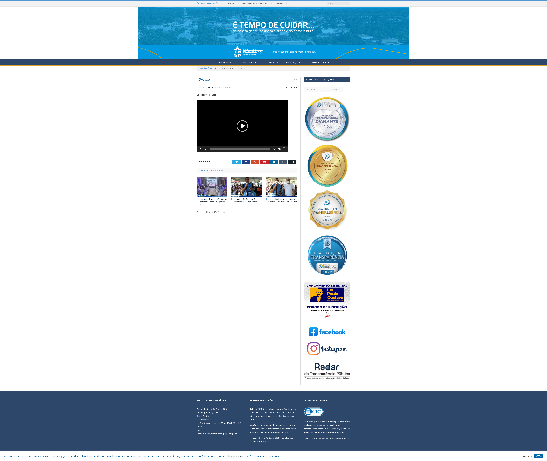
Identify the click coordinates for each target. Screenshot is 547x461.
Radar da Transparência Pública (335, 438)
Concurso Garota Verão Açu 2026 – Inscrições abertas (273, 438)
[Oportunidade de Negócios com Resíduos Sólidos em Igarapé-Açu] (212, 187)
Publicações (293, 62)
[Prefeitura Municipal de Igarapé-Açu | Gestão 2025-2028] (273, 32)
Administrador (206, 87)
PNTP (316, 438)
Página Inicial (225, 62)
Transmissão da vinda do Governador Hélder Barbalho (246, 200)
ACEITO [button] (539, 456)
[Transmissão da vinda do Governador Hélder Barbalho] (246, 187)
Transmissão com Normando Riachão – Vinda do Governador (282, 200)
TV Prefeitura (291, 87)
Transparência (318, 62)
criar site (321, 421)
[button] (242, 126)
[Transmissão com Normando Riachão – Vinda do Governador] (281, 187)
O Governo (270, 62)
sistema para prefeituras (339, 421)
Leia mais (237, 456)
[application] (242, 126)
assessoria (323, 425)
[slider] (240, 149)
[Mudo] (279, 148)
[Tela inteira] (284, 148)
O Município (246, 62)
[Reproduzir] (200, 148)
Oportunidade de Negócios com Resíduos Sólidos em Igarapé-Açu (213, 202)
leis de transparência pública (316, 432)
